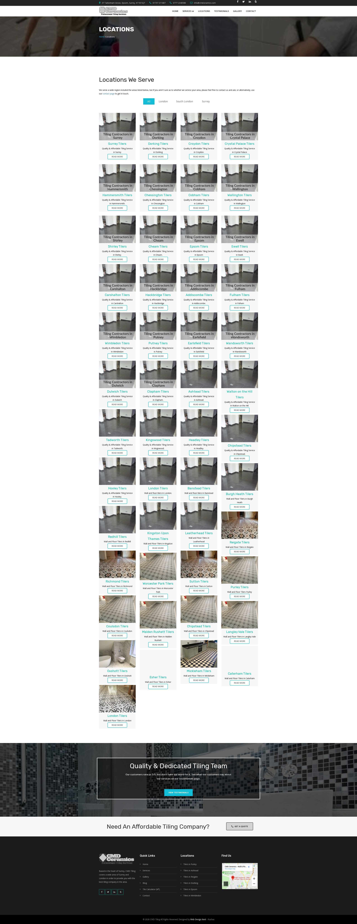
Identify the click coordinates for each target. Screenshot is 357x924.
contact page (108, 93)
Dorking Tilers (158, 144)
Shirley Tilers (117, 246)
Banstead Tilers (199, 488)
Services (187, 11)
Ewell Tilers (239, 246)
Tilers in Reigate (190, 876)
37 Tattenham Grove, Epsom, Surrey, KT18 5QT (123, 3)
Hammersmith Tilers (117, 195)
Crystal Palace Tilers (239, 144)
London (163, 101)
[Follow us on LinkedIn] (114, 892)
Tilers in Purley (189, 864)
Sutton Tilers (199, 581)
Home (175, 11)
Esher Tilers (158, 677)
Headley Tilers (199, 440)
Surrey (206, 101)
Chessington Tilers (158, 195)
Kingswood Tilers (158, 440)
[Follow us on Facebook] (237, 2)
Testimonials (221, 11)
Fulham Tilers (239, 295)
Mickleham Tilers (199, 671)
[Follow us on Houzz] (255, 2)
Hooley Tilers (117, 488)
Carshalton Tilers (117, 295)
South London (184, 101)
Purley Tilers (240, 587)
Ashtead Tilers (198, 391)
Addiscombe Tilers (199, 295)
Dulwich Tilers (117, 391)
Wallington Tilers (239, 195)
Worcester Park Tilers (158, 583)
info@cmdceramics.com (205, 3)
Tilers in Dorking (190, 883)
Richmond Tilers (117, 581)
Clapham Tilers (158, 391)
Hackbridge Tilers (158, 295)
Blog (145, 883)
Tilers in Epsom (190, 889)
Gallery (237, 11)
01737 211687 (159, 3)
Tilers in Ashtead (190, 870)
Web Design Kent (198, 919)
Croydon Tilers (199, 144)
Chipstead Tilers (239, 445)
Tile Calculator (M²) (151, 889)
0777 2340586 (179, 3)
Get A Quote (240, 826)
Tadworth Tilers (117, 440)
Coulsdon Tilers (117, 626)
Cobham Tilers (199, 195)
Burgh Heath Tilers (239, 494)
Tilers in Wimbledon (192, 895)
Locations (204, 11)
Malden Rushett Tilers (158, 632)
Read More (117, 156)
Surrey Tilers (117, 144)
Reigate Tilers (239, 542)
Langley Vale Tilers (239, 632)
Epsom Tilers (199, 246)
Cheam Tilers (158, 246)
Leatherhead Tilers (199, 533)
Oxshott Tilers (117, 671)
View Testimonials (178, 792)
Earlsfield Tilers (199, 343)
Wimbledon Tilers (117, 343)
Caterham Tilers (239, 673)
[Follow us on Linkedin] (250, 2)
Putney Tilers (158, 343)
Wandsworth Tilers (239, 343)
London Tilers (158, 488)
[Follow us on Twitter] (243, 2)
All (148, 101)
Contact (251, 11)
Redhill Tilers (117, 537)
